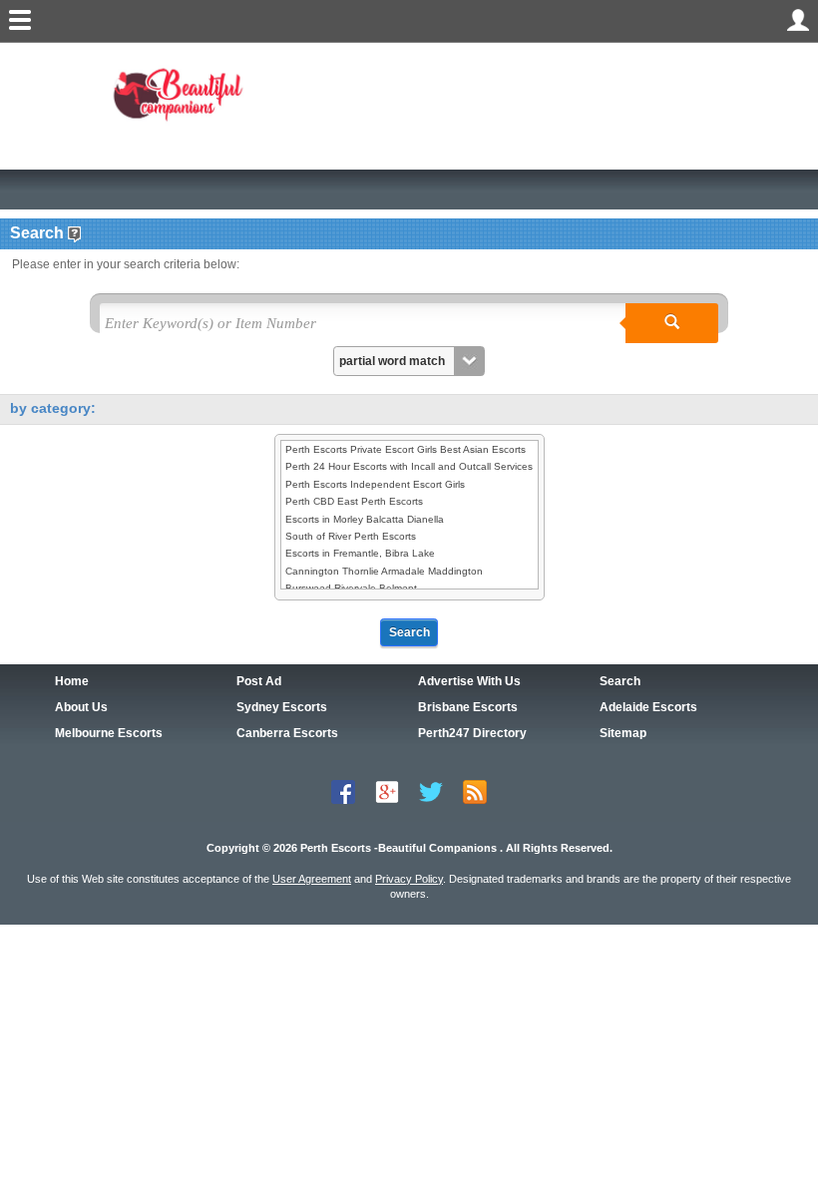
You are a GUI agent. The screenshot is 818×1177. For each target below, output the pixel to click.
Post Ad (258, 681)
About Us (81, 707)
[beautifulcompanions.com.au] (182, 93)
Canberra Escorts (287, 733)
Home (72, 681)
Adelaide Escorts (648, 707)
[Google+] (387, 790)
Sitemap (623, 733)
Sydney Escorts (281, 707)
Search (620, 681)
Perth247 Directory (472, 733)
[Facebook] (343, 790)
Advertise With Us (469, 681)
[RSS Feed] (475, 790)
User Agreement (311, 879)
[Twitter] (431, 790)
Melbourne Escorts (109, 733)
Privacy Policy (409, 879)
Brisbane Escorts (468, 707)
